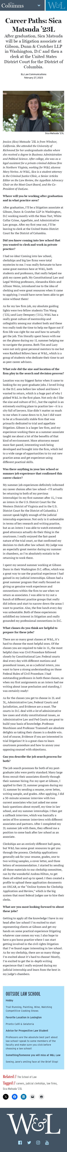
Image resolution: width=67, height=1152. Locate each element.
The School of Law (27, 1077)
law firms (52, 1083)
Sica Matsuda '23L (12, 1089)
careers (20, 1083)
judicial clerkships (35, 1083)
